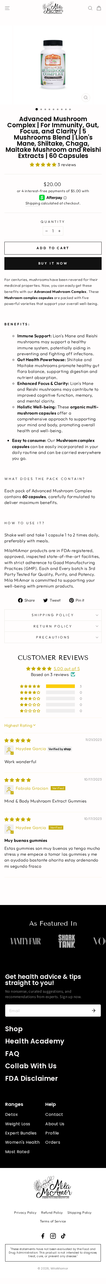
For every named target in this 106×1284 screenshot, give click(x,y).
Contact (54, 1114)
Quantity (53, 222)
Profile (52, 1133)
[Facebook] (43, 1236)
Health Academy (35, 1041)
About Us (54, 1124)
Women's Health (22, 1142)
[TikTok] (63, 1236)
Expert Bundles (21, 1133)
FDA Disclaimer (31, 1078)
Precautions (53, 637)
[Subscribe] (93, 1010)
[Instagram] (53, 1236)
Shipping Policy (53, 615)
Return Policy (53, 626)
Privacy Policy (25, 1212)
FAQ (12, 1053)
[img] (17, 740)
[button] (44, 164)
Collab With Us (31, 1066)
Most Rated (17, 1152)
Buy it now (53, 263)
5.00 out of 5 (67, 668)
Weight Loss (17, 1124)
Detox (11, 1114)
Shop (14, 1029)
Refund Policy (52, 1212)
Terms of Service (53, 1221)
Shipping (32, 203)
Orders (52, 1142)
